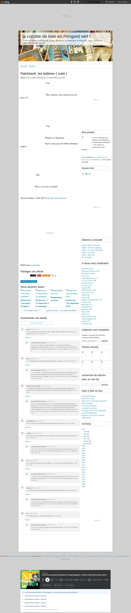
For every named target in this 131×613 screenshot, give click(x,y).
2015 (83, 470)
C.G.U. (85, 556)
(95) (92, 299)
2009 (83, 484)
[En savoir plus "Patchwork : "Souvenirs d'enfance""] (86, 356)
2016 (83, 467)
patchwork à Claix (88, 398)
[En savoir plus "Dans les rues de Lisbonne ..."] (86, 365)
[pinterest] (78, 2)
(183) (91, 271)
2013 (83, 474)
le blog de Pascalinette (89, 408)
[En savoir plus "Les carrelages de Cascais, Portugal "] (106, 356)
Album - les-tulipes (88, 252)
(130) (89, 280)
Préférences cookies (65, 559)
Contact (32, 66)
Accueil (23, 66)
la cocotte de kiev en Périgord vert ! (56, 36)
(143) (85, 276)
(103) (88, 292)
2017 (83, 465)
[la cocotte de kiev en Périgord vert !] (86, 141)
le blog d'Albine (87, 403)
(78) (86, 302)
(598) (87, 268)
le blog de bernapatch (89, 405)
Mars (85, 438)
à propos (70, 585)
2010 (83, 482)
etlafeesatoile (86, 417)
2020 (83, 458)
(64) (85, 314)
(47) (86, 321)
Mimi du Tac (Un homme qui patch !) (94, 401)
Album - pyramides (88, 255)
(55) (89, 319)
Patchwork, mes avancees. (55, 198)
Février (86, 441)
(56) (89, 316)
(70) (87, 309)
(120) (86, 285)
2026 (83, 429)
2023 (83, 450)
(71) (87, 307)
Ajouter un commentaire (36, 323)
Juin (85, 434)
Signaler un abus (78, 556)
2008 (83, 486)
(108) (86, 288)
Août (85, 431)
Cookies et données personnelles (121, 556)
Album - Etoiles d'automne (91, 245)
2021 (83, 455)
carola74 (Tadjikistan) (89, 413)
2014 (83, 472)
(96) (86, 297)
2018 (83, 462)
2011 (83, 479)
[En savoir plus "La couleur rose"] (106, 365)
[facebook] (71, 2)
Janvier (86, 443)
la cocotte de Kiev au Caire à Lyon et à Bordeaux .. (94, 158)
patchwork (35, 265)
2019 (83, 460)
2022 (83, 453)
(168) (88, 273)
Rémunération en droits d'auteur (96, 556)
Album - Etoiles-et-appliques (92, 247)
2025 (83, 446)
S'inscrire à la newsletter (28, 281)
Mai (85, 436)
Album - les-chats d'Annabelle (92, 250)
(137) (90, 278)
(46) (87, 323)
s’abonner (48, 585)
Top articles (63, 556)
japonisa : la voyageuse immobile (93, 415)
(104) (89, 290)
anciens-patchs (87, 257)
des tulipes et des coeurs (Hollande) (94, 410)
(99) (86, 295)
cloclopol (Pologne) (88, 396)
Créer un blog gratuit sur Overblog (51, 556)
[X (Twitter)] (75, 2)
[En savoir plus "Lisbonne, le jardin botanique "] (96, 365)
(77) (87, 304)
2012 (83, 477)
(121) (87, 283)
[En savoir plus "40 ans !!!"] (96, 356)
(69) (86, 311)
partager (59, 585)
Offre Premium (108, 556)
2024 (83, 448)
